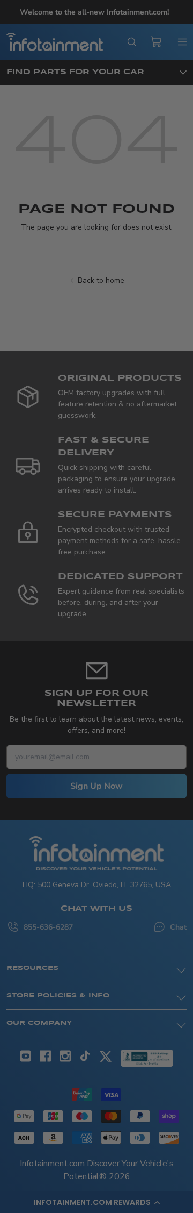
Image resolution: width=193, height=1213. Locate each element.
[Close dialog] (182, 541)
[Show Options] (87, 616)
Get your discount (50, 682)
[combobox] (49, 616)
